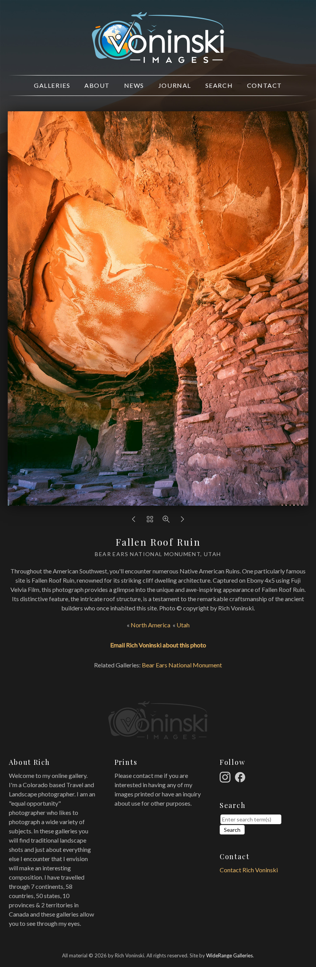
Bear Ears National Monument (182, 665)
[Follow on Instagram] (226, 776)
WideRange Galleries (229, 955)
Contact (264, 85)
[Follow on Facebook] (241, 776)
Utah (183, 624)
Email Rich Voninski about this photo (158, 645)
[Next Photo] (182, 521)
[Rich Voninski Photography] (158, 58)
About (97, 85)
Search (219, 85)
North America (150, 624)
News (134, 85)
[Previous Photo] (133, 521)
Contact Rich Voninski (249, 869)
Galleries (52, 85)
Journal (174, 85)
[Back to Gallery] (150, 521)
